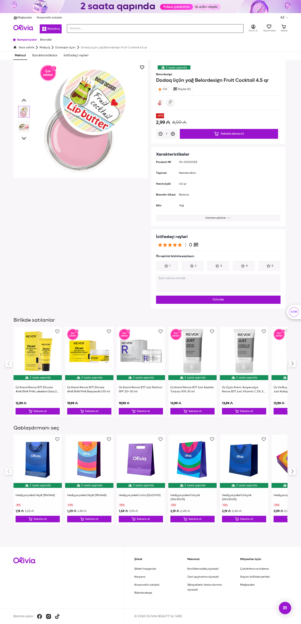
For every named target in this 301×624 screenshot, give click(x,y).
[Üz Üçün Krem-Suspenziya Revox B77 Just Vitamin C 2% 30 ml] (244, 372)
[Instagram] (48, 616)
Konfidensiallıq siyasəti (202, 568)
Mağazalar (24, 17)
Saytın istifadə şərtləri (255, 576)
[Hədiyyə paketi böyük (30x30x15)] (192, 479)
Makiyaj (45, 47)
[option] (160, 103)
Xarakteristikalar (45, 55)
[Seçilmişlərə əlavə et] (142, 67)
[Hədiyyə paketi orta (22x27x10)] (141, 479)
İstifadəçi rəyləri (76, 55)
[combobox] (155, 28)
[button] (284, 17)
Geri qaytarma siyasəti (203, 576)
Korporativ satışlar (49, 17)
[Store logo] (23, 27)
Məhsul (20, 55)
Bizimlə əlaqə (143, 592)
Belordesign (164, 74)
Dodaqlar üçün (65, 47)
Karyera (139, 576)
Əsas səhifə (26, 47)
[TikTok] (57, 616)
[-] (160, 134)
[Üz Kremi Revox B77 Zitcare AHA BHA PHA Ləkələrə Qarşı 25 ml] (38, 372)
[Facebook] (39, 616)
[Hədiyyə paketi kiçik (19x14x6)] (38, 479)
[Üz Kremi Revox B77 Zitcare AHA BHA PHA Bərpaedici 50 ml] (89, 372)
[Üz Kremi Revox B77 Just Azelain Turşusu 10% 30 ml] (192, 372)
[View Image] (24, 111)
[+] (173, 134)
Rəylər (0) (184, 89)
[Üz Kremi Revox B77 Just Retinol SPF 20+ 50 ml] (141, 372)
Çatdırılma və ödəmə (254, 568)
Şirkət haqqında (145, 568)
